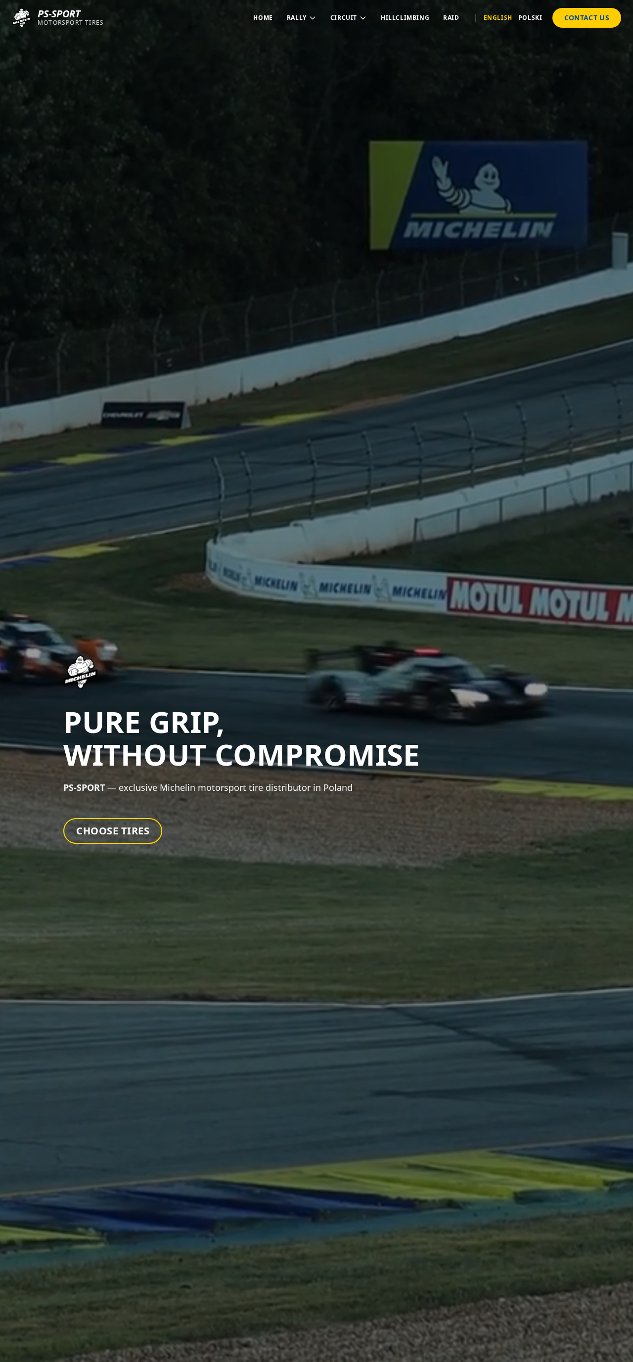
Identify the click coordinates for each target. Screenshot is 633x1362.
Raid (451, 17)
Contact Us (587, 17)
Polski (530, 18)
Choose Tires (112, 830)
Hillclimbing (405, 17)
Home (262, 17)
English (498, 18)
